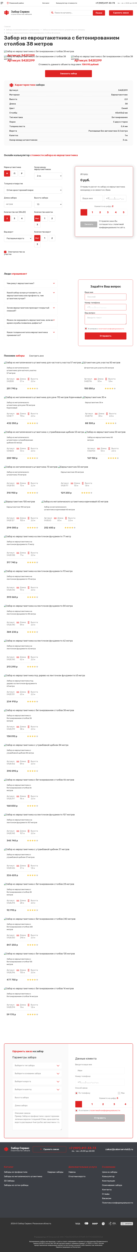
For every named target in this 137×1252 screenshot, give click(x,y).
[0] (84, 212)
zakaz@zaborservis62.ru (119, 1149)
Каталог (45, 3)
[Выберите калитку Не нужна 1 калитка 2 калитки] (37, 1089)
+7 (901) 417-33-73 (105, 3)
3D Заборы (9, 1181)
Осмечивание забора (112, 1185)
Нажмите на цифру (103, 206)
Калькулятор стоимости (66, 3)
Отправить (105, 336)
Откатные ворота (76, 1176)
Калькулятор (108, 1176)
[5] (124, 212)
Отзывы (105, 1194)
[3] (108, 212)
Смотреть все (36, 356)
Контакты (107, 1189)
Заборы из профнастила (15, 1172)
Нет (37, 218)
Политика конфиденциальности (117, 1203)
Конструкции (108, 1181)
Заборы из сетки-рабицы (16, 1185)
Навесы (72, 1172)
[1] (92, 212)
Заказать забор (68, 73)
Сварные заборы (55, 1172)
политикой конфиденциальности (111, 329)
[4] (116, 212)
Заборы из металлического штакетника (23, 1176)
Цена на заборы (109, 1172)
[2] (100, 212)
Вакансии (106, 1198)
